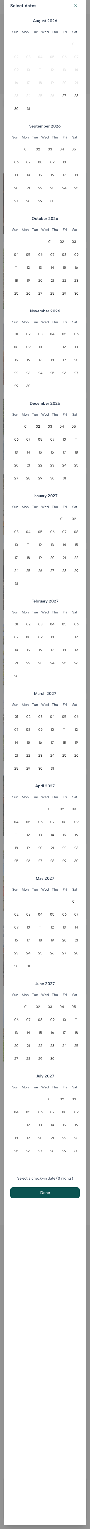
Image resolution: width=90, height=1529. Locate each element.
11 (40, 70)
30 (16, 109)
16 (16, 83)
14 (76, 70)
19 (52, 83)
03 (28, 57)
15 (40, 175)
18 (40, 83)
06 (64, 57)
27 (64, 96)
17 (28, 83)
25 (40, 96)
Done (45, 1192)
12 (52, 70)
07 (76, 57)
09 (16, 70)
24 (28, 96)
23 (16, 96)
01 (74, 44)
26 (52, 96)
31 (28, 109)
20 (64, 83)
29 (40, 201)
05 (52, 57)
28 (76, 96)
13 (64, 70)
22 (40, 188)
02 (16, 57)
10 (28, 70)
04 (40, 57)
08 (40, 162)
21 (76, 83)
